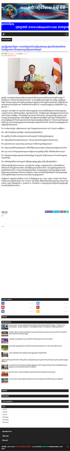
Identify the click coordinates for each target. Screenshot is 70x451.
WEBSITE (45, 447)
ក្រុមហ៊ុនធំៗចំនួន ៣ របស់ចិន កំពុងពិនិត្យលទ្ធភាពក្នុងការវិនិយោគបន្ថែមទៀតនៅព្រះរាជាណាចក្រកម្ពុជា (32, 372)
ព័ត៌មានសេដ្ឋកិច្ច (6, 420)
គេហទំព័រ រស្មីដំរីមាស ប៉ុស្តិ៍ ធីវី (22, 447)
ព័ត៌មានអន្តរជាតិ (6, 422)
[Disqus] (35, 274)
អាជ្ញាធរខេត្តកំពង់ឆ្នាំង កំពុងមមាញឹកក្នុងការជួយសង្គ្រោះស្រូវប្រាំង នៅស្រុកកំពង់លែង (28, 353)
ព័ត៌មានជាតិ (25, 54)
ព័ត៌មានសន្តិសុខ (5, 417)
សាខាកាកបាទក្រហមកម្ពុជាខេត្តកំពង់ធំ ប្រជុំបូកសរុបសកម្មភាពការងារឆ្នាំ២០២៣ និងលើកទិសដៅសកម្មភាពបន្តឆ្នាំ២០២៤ (36, 379)
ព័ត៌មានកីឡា (5, 412)
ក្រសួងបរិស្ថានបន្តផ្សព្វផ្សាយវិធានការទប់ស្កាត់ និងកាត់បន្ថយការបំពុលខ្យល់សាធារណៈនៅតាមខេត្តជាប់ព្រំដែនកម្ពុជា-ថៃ (35, 346)
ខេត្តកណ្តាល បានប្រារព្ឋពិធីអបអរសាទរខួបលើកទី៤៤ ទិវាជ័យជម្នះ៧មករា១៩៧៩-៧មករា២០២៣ (30, 339)
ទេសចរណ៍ (5, 409)
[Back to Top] (68, 447)
